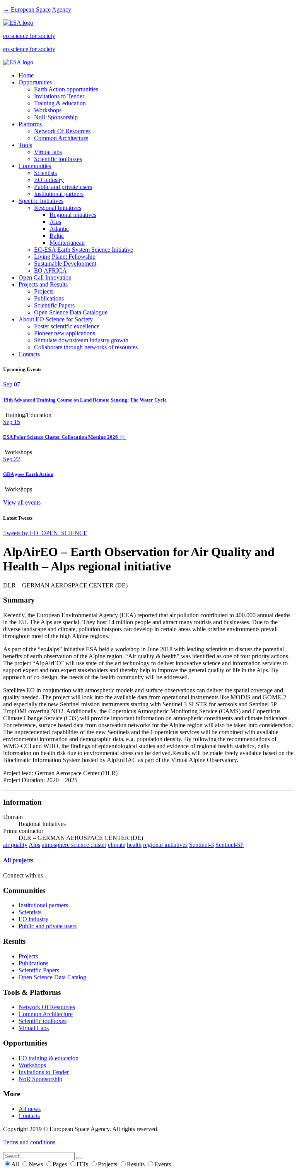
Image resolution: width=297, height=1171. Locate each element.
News (36, 1164)
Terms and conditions (29, 1142)
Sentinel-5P (229, 844)
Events (162, 1164)
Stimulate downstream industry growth (81, 340)
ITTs (83, 1164)
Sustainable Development (65, 263)
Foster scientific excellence (66, 326)
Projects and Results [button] (43, 284)
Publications (49, 298)
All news (30, 1109)
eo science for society (29, 36)
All (15, 1164)
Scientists (45, 173)
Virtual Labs (34, 1028)
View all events (22, 502)
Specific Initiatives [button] (41, 200)
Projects (43, 291)
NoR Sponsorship (56, 117)
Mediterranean (67, 242)
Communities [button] (35, 166)
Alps (55, 221)
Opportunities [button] (35, 82)
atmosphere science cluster (74, 844)
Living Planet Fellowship (65, 256)
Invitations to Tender (59, 96)
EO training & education (49, 1058)
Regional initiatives (73, 214)
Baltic (57, 235)
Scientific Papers (54, 305)
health (134, 844)
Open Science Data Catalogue (71, 312)
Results (136, 1164)
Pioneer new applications (64, 333)
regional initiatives (165, 844)
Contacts (29, 354)
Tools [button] (25, 145)
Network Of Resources (62, 131)
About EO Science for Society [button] (56, 319)
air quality (15, 844)
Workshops (47, 110)
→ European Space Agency (37, 9)
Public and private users (63, 187)
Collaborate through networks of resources (86, 347)
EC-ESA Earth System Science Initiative (83, 249)
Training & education (60, 103)
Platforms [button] (30, 124)
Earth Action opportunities (66, 89)
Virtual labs (48, 152)
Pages (60, 1164)
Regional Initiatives (57, 207)
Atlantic (59, 228)
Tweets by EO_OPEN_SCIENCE (45, 533)
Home (26, 75)
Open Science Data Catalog (52, 977)
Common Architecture (61, 138)
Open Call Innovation (45, 277)
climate (116, 844)
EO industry (49, 180)
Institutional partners (59, 194)
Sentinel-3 (201, 844)
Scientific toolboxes (58, 159)
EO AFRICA (50, 270)
